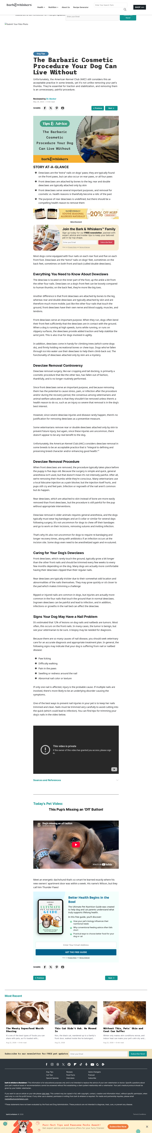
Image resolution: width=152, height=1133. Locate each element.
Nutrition (52, 7)
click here (45, 1094)
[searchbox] (110, 5)
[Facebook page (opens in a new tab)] (47, 1064)
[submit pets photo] (76, 31)
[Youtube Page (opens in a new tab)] (93, 1064)
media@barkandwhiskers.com (16, 1099)
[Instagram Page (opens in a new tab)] (53, 1064)
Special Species (52, 1078)
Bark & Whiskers (11, 1114)
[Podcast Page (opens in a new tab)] (87, 1064)
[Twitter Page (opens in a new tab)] (64, 1064)
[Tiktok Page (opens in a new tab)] (82, 1064)
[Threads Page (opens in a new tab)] (59, 1064)
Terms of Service (85, 247)
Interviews (70, 1078)
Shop (139, 7)
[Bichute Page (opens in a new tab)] (98, 1064)
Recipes (69, 1072)
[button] (125, 9)
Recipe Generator (80, 7)
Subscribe (92, 1078)
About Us (66, 7)
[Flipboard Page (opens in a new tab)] (76, 1064)
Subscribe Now (118, 1126)
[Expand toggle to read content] (117, 780)
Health (40, 7)
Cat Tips (49, 1075)
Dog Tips (41, 53)
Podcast (91, 1075)
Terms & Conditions (139, 1114)
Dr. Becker (51, 99)
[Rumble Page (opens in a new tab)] (104, 1064)
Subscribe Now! (128, 16)
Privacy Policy (72, 247)
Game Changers (94, 1072)
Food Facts (70, 1075)
